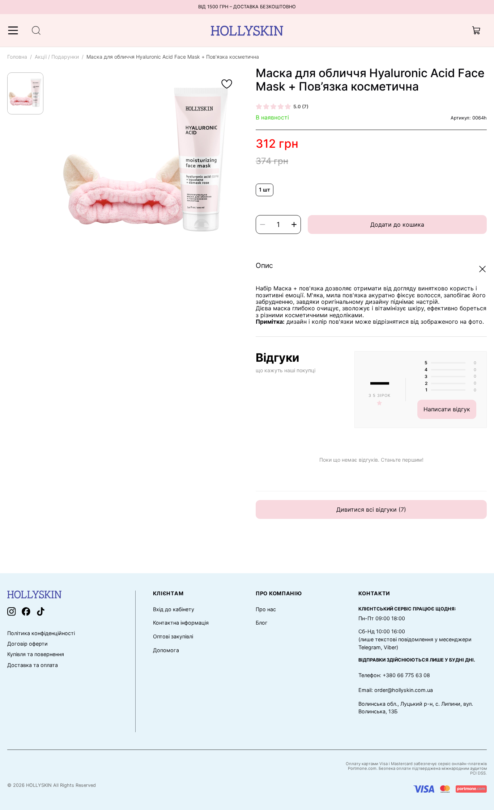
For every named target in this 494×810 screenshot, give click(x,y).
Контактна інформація (181, 623)
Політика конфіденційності (41, 633)
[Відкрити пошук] (36, 30)
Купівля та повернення (35, 654)
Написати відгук (446, 409)
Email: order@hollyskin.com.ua (395, 690)
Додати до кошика (397, 224)
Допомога (166, 650)
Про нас (266, 609)
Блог (262, 623)
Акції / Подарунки (57, 57)
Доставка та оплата (32, 665)
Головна (17, 57)
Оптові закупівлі (173, 636)
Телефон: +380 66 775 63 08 (394, 675)
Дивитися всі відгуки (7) (371, 509)
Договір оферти (27, 644)
